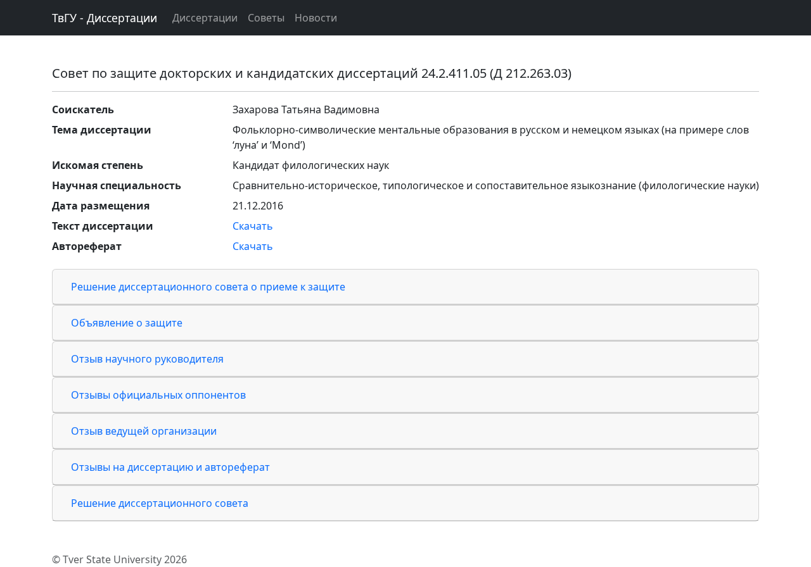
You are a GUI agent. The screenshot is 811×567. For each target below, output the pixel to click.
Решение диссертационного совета (159, 503)
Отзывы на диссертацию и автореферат (170, 467)
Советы (266, 18)
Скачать (253, 226)
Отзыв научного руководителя (147, 359)
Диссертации (205, 18)
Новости (316, 18)
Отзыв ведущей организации (144, 431)
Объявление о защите (126, 323)
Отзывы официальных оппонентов (158, 395)
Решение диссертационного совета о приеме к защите (208, 287)
